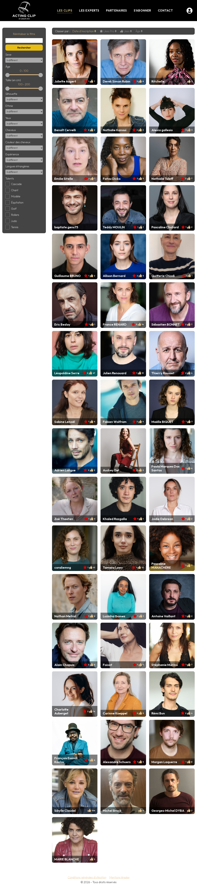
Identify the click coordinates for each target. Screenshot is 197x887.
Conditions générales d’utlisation (87, 877)
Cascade (16, 184)
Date (83, 31)
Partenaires (116, 10)
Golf (13, 208)
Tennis (14, 227)
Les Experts (89, 10)
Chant (14, 190)
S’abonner (142, 10)
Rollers (15, 215)
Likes (126, 31)
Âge (138, 31)
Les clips (64, 10)
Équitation (17, 202)
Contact (165, 10)
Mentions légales (119, 877)
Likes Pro (109, 31)
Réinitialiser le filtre (24, 34)
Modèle (15, 196)
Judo (14, 221)
